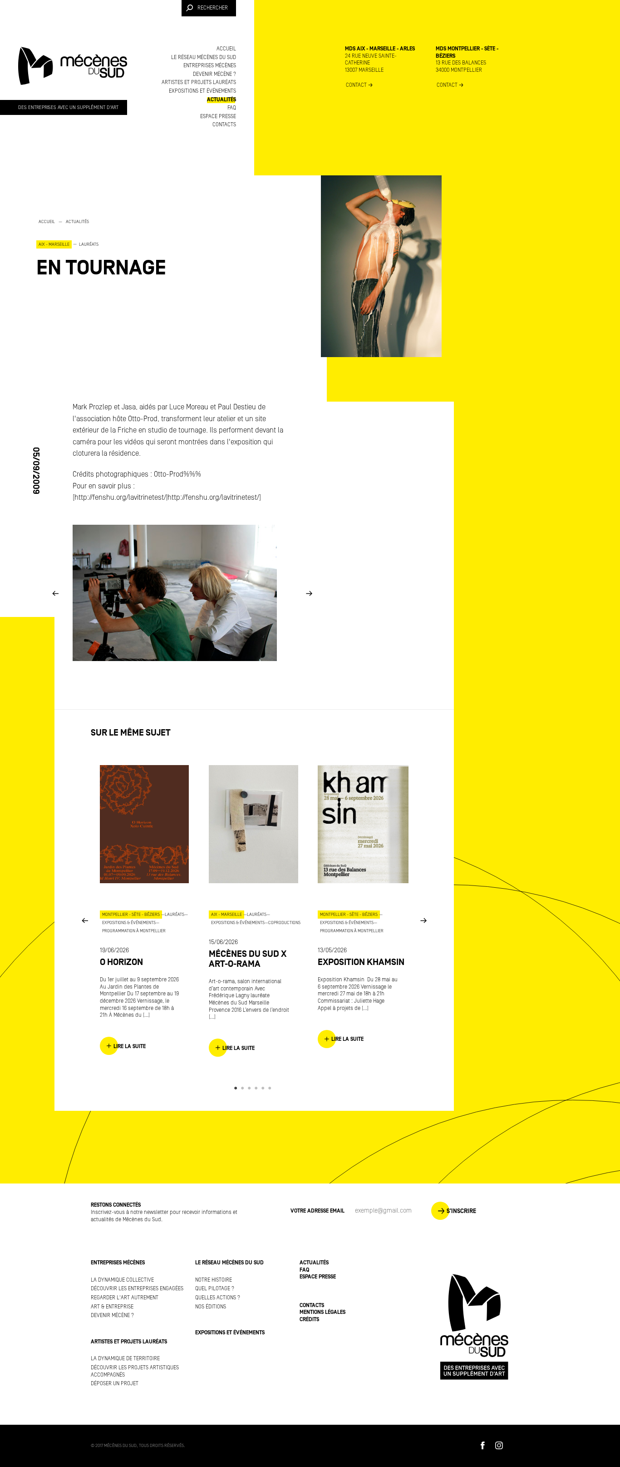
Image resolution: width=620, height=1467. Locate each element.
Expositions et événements (202, 91)
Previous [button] (55, 593)
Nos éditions (210, 1307)
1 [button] (237, 1088)
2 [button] (244, 1088)
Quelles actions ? (217, 1298)
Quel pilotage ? (214, 1289)
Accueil (226, 49)
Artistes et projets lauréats (199, 82)
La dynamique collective (122, 1280)
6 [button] (271, 1088)
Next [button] (309, 593)
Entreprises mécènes (209, 66)
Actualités (221, 100)
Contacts (224, 125)
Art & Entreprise (112, 1307)
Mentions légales (322, 1312)
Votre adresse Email (317, 1211)
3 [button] (250, 1088)
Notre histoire (213, 1280)
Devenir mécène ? (214, 74)
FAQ (231, 108)
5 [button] (264, 1088)
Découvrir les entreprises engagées (137, 1289)
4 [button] (257, 1088)
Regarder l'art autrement (124, 1298)
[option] (127, 248)
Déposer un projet (114, 1384)
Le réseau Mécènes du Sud (203, 57)
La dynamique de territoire (125, 1359)
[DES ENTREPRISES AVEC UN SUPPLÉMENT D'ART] (72, 74)
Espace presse (218, 116)
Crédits (309, 1320)
